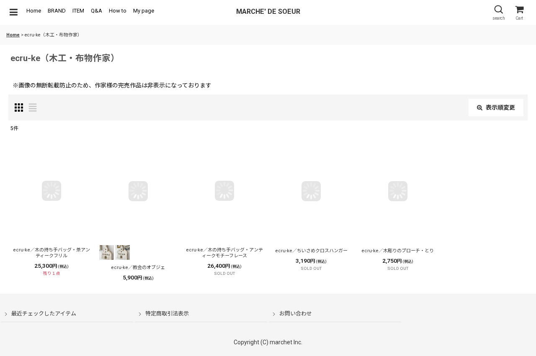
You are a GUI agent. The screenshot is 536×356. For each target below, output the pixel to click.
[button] (13, 12)
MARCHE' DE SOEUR (268, 11)
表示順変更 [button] (500, 107)
